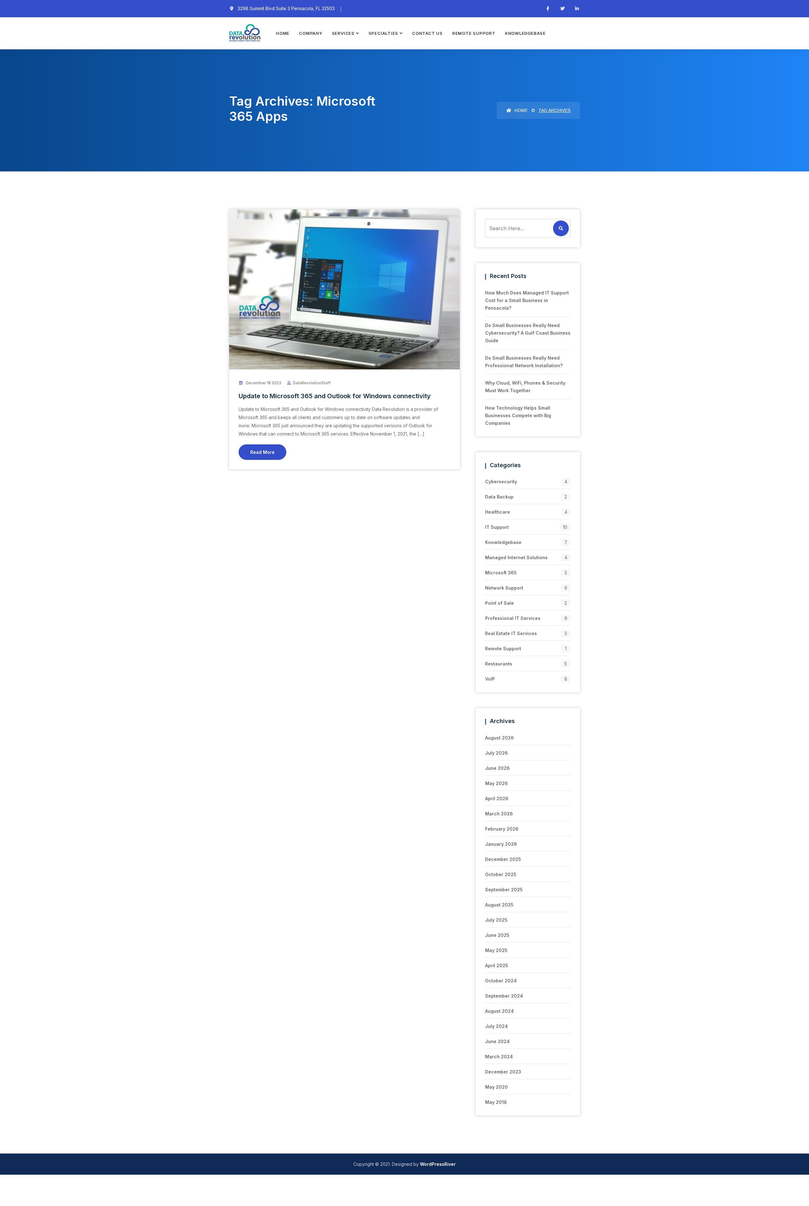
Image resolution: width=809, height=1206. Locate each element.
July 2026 (496, 753)
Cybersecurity (501, 481)
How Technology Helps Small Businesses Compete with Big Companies (518, 415)
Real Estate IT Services (511, 633)
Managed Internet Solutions (516, 557)
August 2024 (499, 1011)
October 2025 (500, 874)
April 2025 (496, 965)
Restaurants (498, 663)
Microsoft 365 (501, 572)
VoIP (490, 679)
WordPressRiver (438, 1164)
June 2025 (497, 935)
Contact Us (427, 33)
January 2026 (501, 844)
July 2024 (496, 1026)
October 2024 (501, 980)
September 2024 (504, 996)
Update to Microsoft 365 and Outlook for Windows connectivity (335, 396)
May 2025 (496, 950)
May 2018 (496, 1102)
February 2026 (502, 829)
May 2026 (496, 783)
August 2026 (499, 737)
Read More (262, 452)
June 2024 (497, 1041)
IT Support (497, 527)
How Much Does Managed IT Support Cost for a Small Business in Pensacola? (527, 300)
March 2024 (499, 1056)
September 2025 (504, 889)
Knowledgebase (525, 33)
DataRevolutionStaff (312, 382)
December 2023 (503, 1071)
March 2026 (499, 813)
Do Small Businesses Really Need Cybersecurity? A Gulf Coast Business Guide (527, 333)
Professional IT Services (512, 618)
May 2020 (496, 1087)
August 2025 (499, 904)
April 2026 (496, 798)
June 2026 (497, 768)
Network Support (504, 588)
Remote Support (474, 33)
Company (310, 33)
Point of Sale (499, 603)
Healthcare (497, 512)
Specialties (383, 33)
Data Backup (499, 496)
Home (282, 33)
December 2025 (503, 859)
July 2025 (496, 920)
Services (343, 33)
